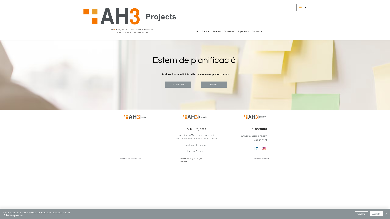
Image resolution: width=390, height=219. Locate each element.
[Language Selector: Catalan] (302, 7)
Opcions (361, 213)
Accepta (376, 213)
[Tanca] (386, 214)
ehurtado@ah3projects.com (253, 135)
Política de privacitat (261, 159)
